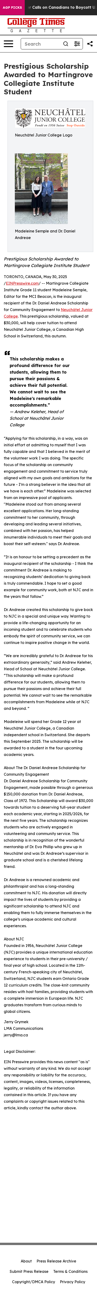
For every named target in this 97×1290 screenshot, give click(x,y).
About (26, 1261)
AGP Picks (12, 7)
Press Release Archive (56, 1261)
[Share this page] (90, 43)
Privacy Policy (72, 1281)
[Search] (65, 43)
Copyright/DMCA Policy (33, 1281)
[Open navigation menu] (8, 43)
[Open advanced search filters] (77, 43)
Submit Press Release (29, 1271)
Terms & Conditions (70, 1271)
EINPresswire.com (22, 283)
